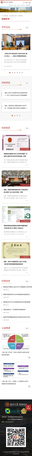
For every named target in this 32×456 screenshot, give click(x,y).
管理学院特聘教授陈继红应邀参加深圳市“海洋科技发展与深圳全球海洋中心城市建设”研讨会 (17, 317)
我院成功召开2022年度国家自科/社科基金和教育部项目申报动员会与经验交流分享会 (17, 302)
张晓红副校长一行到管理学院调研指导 (14, 309)
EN (27, 2)
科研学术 (20, 15)
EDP (19, 5)
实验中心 (23, 5)
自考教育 (28, 5)
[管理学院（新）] (7, 2)
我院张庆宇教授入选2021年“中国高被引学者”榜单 (17, 287)
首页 (16, 15)
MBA (15, 5)
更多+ (27, 27)
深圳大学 (11, 5)
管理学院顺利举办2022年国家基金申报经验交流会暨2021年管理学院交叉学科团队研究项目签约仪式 (17, 294)
